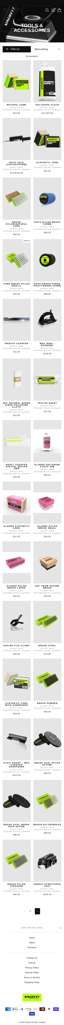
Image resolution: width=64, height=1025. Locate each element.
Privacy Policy (32, 968)
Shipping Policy (31, 982)
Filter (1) (14, 49)
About (32, 942)
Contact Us (31, 958)
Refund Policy (32, 972)
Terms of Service (32, 977)
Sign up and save (32, 928)
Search (31, 963)
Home (32, 938)
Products (32, 947)
